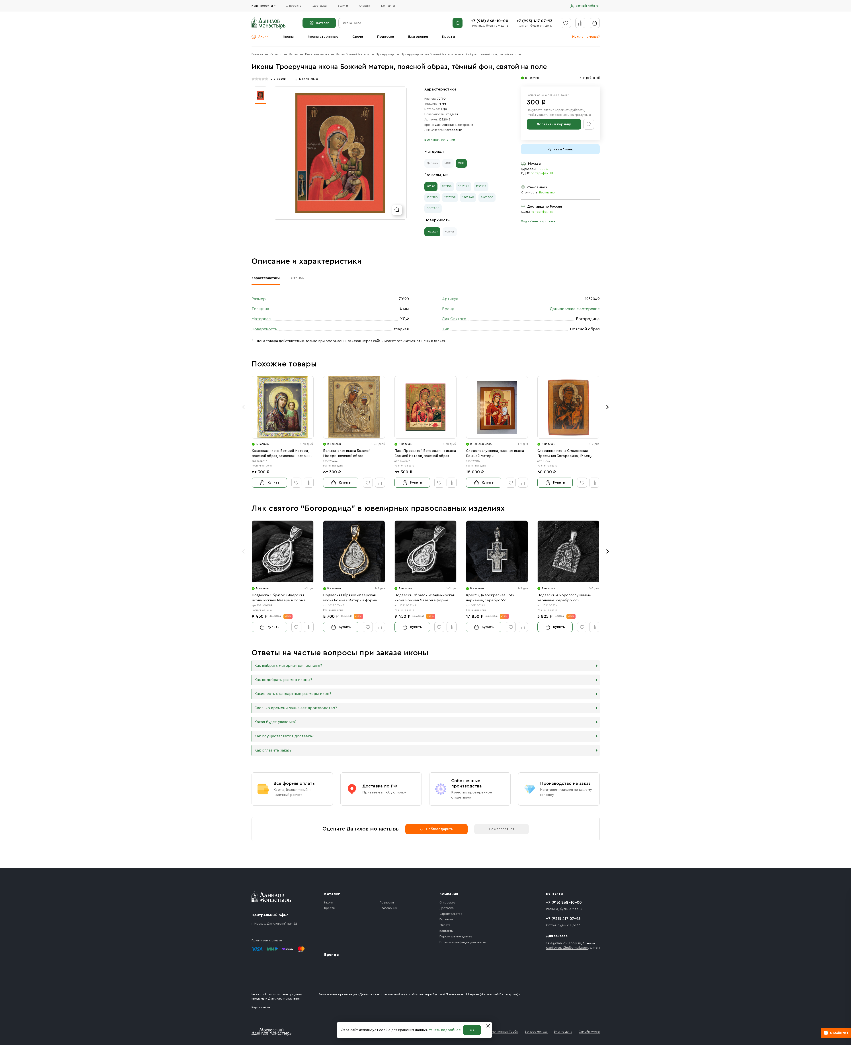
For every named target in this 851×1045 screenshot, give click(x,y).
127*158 (481, 186)
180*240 (468, 197)
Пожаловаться (501, 829)
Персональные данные (455, 936)
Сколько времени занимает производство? (295, 708)
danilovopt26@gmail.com (567, 947)
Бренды (331, 954)
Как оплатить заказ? (272, 750)
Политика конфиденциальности (462, 942)
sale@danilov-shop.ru (563, 943)
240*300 (487, 197)
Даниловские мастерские (454, 124)
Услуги (343, 5)
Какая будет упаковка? (275, 722)
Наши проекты (262, 5)
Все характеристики (439, 139)
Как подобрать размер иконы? (283, 680)
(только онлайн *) (558, 95)
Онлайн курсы (589, 1031)
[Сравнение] (580, 23)
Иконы (288, 36)
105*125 (463, 186)
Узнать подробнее (445, 1030)
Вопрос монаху (536, 1031)
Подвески (385, 36)
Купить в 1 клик (560, 149)
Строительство (451, 913)
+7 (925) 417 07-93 (534, 21)
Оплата (364, 5)
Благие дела (563, 1031)
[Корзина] (595, 23)
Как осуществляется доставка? (284, 736)
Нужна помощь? (586, 36)
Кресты (448, 36)
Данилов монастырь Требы (498, 1031)
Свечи (357, 36)
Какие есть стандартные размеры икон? (292, 694)
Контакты (388, 5)
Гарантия (446, 919)
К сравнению (308, 79)
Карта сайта (261, 1007)
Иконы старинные (323, 36)
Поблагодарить (439, 829)
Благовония (418, 36)
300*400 (433, 208)
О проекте (293, 5)
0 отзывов (278, 78)
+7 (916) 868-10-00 (489, 21)
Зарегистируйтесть (569, 110)
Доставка (319, 5)
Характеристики (266, 278)
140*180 (432, 197)
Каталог (322, 23)
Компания (448, 894)
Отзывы (297, 278)
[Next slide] (607, 407)
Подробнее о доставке (538, 221)
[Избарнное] (566, 23)
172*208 (450, 197)
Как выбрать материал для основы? (288, 665)
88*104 (447, 186)
